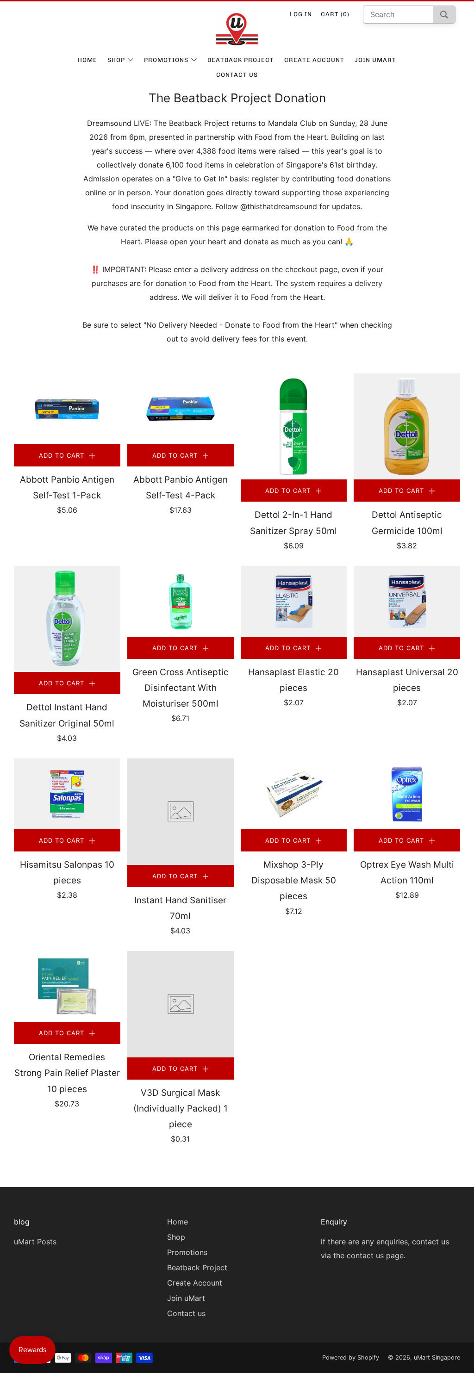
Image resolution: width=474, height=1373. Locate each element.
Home (87, 59)
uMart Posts (35, 1241)
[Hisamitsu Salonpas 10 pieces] (67, 793)
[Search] (444, 14)
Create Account (314, 59)
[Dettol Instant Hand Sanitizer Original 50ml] (67, 619)
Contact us (237, 74)
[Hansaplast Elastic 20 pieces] (294, 601)
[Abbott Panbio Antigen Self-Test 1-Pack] (67, 408)
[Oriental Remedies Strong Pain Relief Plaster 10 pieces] (67, 986)
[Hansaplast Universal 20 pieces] (407, 601)
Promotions (166, 59)
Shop (116, 59)
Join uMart (375, 59)
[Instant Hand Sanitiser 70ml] (180, 811)
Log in (301, 14)
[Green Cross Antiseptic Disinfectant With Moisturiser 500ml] (180, 601)
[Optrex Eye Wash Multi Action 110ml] (407, 793)
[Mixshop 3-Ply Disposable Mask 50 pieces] (294, 793)
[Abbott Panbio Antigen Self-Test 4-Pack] (180, 408)
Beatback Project (240, 59)
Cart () (335, 14)
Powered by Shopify (350, 1357)
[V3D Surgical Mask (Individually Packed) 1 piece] (180, 1004)
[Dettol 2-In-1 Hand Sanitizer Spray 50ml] (294, 426)
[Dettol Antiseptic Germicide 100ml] (407, 426)
